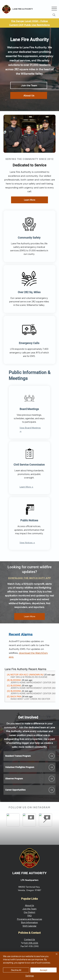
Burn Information (29, 922)
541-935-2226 (31, 943)
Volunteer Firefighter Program (19, 767)
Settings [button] (29, 975)
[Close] (54, 955)
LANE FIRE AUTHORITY (29, 873)
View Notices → (27, 542)
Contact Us (29, 939)
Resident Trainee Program (18, 756)
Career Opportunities (15, 790)
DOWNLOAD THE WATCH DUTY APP (29, 578)
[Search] (54, 15)
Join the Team (29, 908)
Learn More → (26, 486)
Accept (43, 970)
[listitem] (29, 756)
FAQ (29, 915)
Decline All (16, 970)
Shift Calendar (29, 926)
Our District (29, 912)
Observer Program (14, 778)
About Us (29, 905)
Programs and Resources (29, 919)
